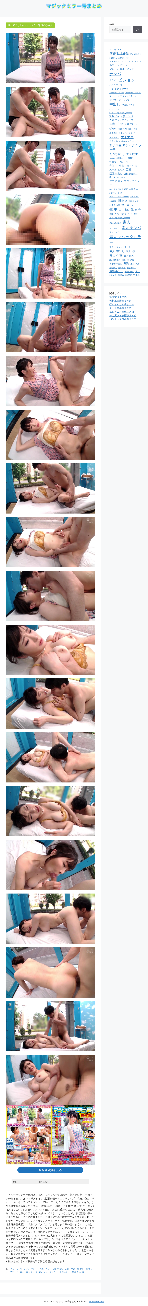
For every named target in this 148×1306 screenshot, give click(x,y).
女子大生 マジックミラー (121, 141)
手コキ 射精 (121, 177)
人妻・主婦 (70, 1269)
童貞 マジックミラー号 (119, 217)
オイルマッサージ (117, 61)
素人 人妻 (130, 251)
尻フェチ (14, 1272)
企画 (112, 128)
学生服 (112, 158)
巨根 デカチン (130, 173)
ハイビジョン (23, 1269)
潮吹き (123, 201)
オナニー (130, 61)
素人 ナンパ (31, 1272)
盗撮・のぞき (114, 214)
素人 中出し (117, 251)
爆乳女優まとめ (118, 296)
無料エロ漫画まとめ (120, 300)
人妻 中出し (57, 1269)
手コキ (112, 177)
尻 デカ (80, 1269)
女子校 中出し (117, 154)
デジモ (130, 69)
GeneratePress (96, 1301)
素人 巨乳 (129, 255)
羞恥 (126, 263)
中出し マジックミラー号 (120, 112)
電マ (137, 271)
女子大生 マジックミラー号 (125, 147)
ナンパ (12, 1269)
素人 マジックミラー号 (119, 247)
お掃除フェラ (123, 58)
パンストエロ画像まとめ (122, 319)
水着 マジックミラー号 (119, 196)
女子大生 (127, 137)
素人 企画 (115, 255)
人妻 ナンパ (44, 1269)
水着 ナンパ (134, 189)
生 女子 (136, 209)
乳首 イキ (114, 116)
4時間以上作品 (119, 53)
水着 (125, 189)
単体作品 (113, 133)
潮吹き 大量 (114, 205)
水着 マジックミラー (116, 193)
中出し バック (114, 109)
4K (119, 49)
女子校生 (132, 154)
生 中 (113, 209)
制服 (135, 129)
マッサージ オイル (133, 92)
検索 (111, 24)
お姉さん (113, 58)
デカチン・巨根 (117, 69)
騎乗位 (121, 275)
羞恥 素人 (113, 268)
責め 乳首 (122, 268)
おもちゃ (137, 54)
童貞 (136, 214)
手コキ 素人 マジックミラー (124, 182)
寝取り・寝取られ (118, 161)
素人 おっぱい (114, 228)
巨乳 (128, 169)
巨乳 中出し (115, 173)
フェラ (119, 85)
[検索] (137, 29)
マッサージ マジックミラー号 (122, 96)
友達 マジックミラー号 (127, 133)
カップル (138, 61)
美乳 (124, 260)
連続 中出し (65, 1272)
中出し (34, 1269)
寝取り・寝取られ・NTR (123, 165)
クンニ (126, 65)
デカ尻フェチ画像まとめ (122, 315)
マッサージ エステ (116, 92)
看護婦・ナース (126, 214)
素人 (22, 1272)
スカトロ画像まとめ (120, 308)
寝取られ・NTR (124, 158)
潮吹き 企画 (133, 201)
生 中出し (124, 209)
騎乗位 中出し (78, 1272)
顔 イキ (113, 275)
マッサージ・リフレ (119, 99)
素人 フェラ (114, 232)
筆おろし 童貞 (115, 223)
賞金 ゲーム (131, 268)
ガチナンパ (115, 65)
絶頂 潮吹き (115, 260)
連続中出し (129, 271)
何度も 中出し (125, 129)
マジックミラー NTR (120, 88)
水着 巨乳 (113, 201)
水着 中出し (134, 197)
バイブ (112, 85)
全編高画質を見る (50, 1170)
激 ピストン (128, 205)
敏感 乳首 (117, 189)
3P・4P (112, 50)
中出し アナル (128, 105)
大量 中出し (114, 137)
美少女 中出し (115, 264)
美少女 (130, 259)
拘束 (111, 189)
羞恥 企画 (135, 264)
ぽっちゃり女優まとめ (121, 304)
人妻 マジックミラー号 (121, 119)
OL (131, 53)
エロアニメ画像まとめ (121, 311)
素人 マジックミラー (48, 1272)
